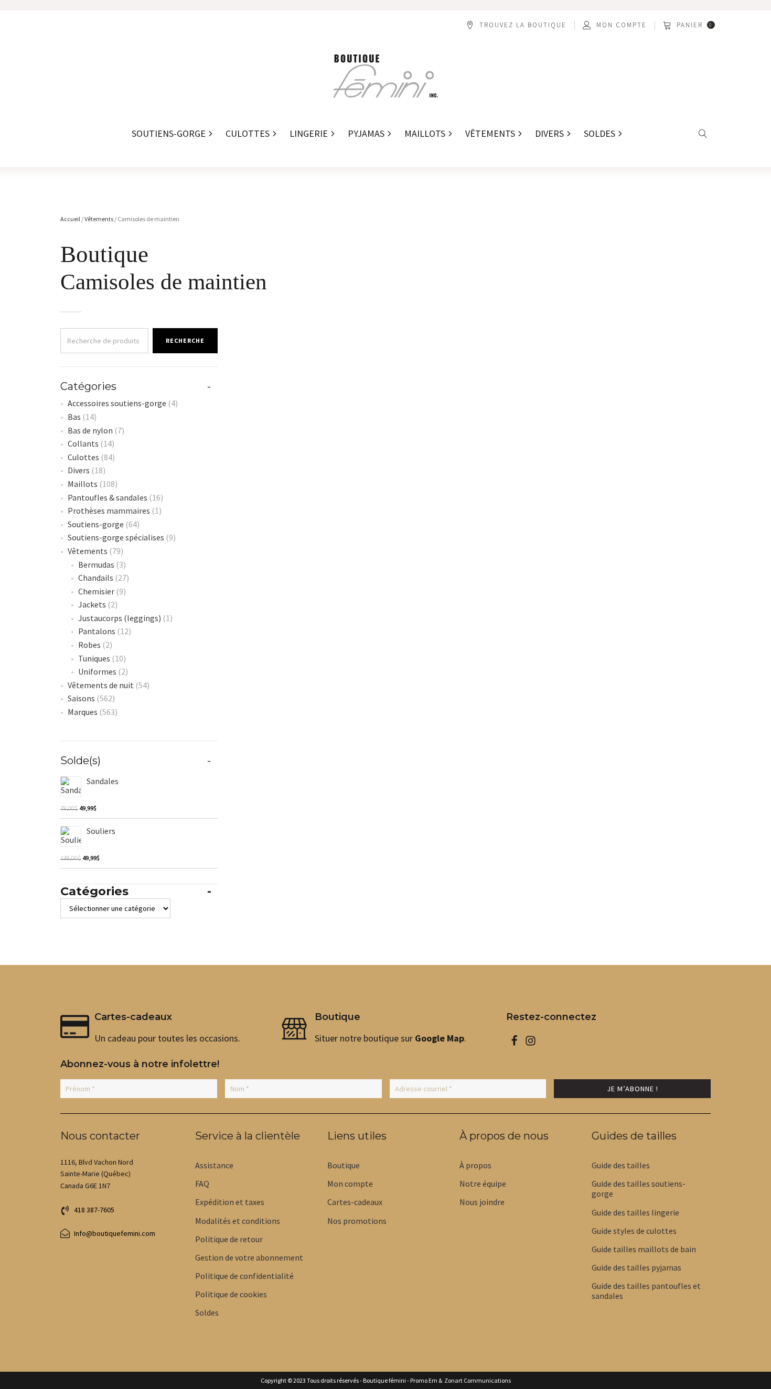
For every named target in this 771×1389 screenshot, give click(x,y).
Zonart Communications (476, 1380)
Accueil (70, 219)
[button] (690, 25)
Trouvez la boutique (522, 25)
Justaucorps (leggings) (119, 618)
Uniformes (97, 671)
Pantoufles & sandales (107, 497)
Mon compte (621, 25)
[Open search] (703, 134)
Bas (74, 416)
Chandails (95, 577)
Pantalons (96, 631)
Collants (83, 443)
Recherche (185, 340)
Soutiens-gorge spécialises (116, 537)
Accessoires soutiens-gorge (117, 403)
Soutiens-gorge (96, 524)
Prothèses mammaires (109, 510)
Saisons (81, 698)
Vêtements (98, 219)
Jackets (92, 604)
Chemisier (96, 591)
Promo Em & (426, 1380)
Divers (79, 470)
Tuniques (94, 658)
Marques (83, 712)
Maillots (83, 484)
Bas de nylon (90, 430)
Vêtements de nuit (101, 685)
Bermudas (96, 564)
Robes (89, 644)
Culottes (83, 457)
